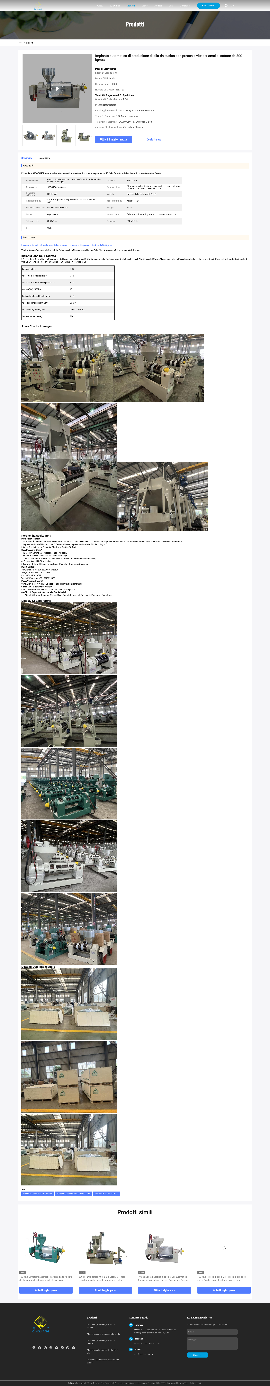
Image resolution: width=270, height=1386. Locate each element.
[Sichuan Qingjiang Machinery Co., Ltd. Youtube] (56, 1348)
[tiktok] (62, 1348)
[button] (91, 136)
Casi (171, 5)
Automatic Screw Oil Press (106, 1194)
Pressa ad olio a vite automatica (37, 1194)
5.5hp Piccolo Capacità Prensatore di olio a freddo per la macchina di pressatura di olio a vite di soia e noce (163, 1279)
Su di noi (115, 5)
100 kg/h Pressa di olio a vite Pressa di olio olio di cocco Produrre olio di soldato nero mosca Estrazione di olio (103, 1279)
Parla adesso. (208, 5)
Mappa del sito (93, 1383)
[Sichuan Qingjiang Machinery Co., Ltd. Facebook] (39, 1348)
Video (145, 5)
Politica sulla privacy (76, 1383)
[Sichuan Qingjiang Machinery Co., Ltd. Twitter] (34, 1348)
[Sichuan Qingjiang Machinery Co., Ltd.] (38, 6)
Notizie (158, 5)
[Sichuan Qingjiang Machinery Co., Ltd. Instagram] (45, 1348)
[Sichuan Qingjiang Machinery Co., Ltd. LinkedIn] (51, 1348)
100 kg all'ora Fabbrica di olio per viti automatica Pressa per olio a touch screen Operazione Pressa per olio (44, 1279)
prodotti (131, 5)
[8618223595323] (67, 1348)
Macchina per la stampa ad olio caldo (73, 1194)
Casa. (100, 5)
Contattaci (185, 5)
